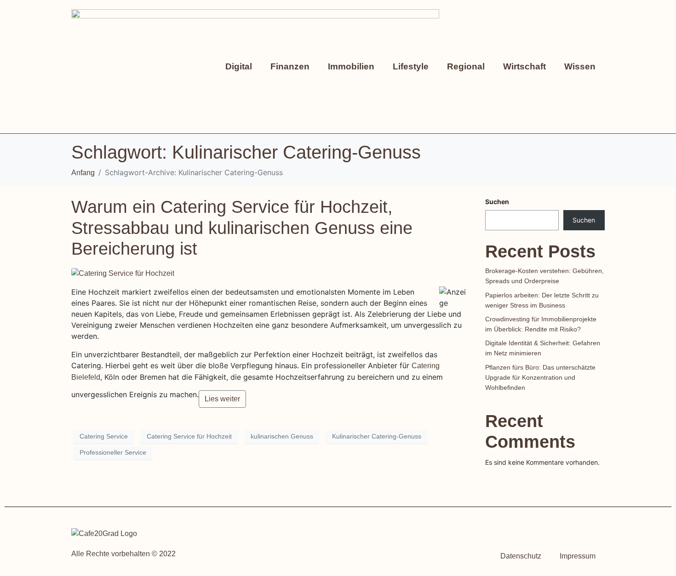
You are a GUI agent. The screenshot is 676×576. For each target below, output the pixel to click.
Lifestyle (411, 66)
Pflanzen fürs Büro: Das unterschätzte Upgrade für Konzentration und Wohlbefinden (540, 377)
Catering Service (104, 436)
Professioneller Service (113, 452)
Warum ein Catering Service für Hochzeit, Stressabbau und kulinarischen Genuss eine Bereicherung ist (241, 227)
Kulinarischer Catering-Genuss (376, 436)
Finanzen (289, 66)
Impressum (578, 556)
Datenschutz (520, 556)
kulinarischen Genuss (282, 436)
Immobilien (351, 66)
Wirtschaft (524, 66)
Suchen (497, 201)
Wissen (580, 66)
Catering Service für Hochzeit (189, 436)
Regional (466, 66)
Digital (238, 66)
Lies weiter (222, 399)
